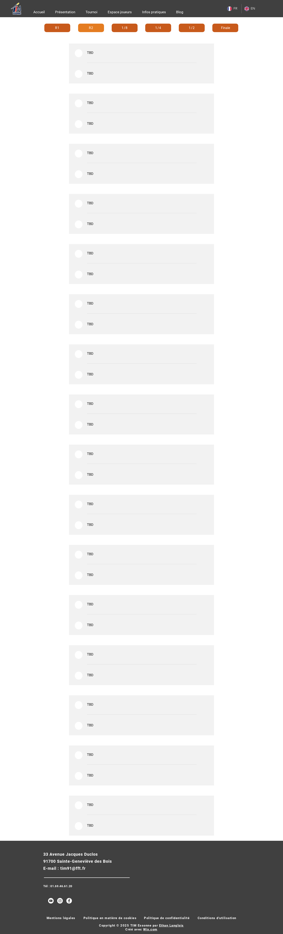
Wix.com (150, 929)
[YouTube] (51, 901)
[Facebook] (69, 901)
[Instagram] (60, 901)
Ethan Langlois (171, 925)
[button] (65, 12)
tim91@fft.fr (73, 868)
